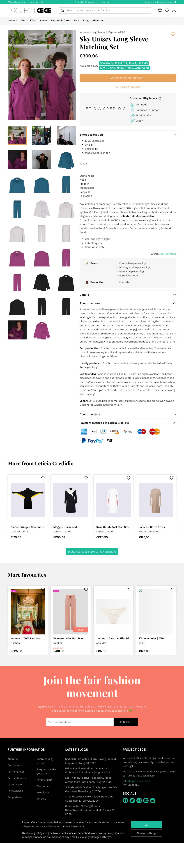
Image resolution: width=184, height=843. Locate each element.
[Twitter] (132, 800)
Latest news (15, 784)
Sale (76, 20)
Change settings (146, 833)
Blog (86, 20)
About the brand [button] (91, 303)
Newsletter (43, 792)
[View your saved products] (166, 10)
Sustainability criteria (45, 761)
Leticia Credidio (167, 253)
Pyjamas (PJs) (116, 32)
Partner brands (17, 778)
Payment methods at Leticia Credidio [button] (104, 422)
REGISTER (125, 722)
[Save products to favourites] (173, 34)
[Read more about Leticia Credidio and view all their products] (104, 108)
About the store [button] (90, 414)
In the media (15, 790)
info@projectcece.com (136, 781)
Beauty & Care (60, 20)
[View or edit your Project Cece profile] (174, 10)
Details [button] (84, 294)
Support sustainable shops (158, 2)
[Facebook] (125, 800)
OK (146, 824)
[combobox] (105, 10)
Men (23, 20)
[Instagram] (139, 800)
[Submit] (63, 10)
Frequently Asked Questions (47, 771)
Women (12, 20)
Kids (33, 20)
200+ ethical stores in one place (24, 2)
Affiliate (41, 799)
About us (98, 20)
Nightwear (99, 32)
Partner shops (16, 771)
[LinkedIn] (146, 800)
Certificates (15, 765)
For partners (15, 797)
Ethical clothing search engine (90, 2)
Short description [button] (91, 134)
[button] (152, 98)
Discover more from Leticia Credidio (92, 551)
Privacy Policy (44, 779)
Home (43, 20)
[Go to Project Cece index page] (29, 10)
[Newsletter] (152, 800)
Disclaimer (43, 786)
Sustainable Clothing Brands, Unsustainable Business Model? (90, 810)
